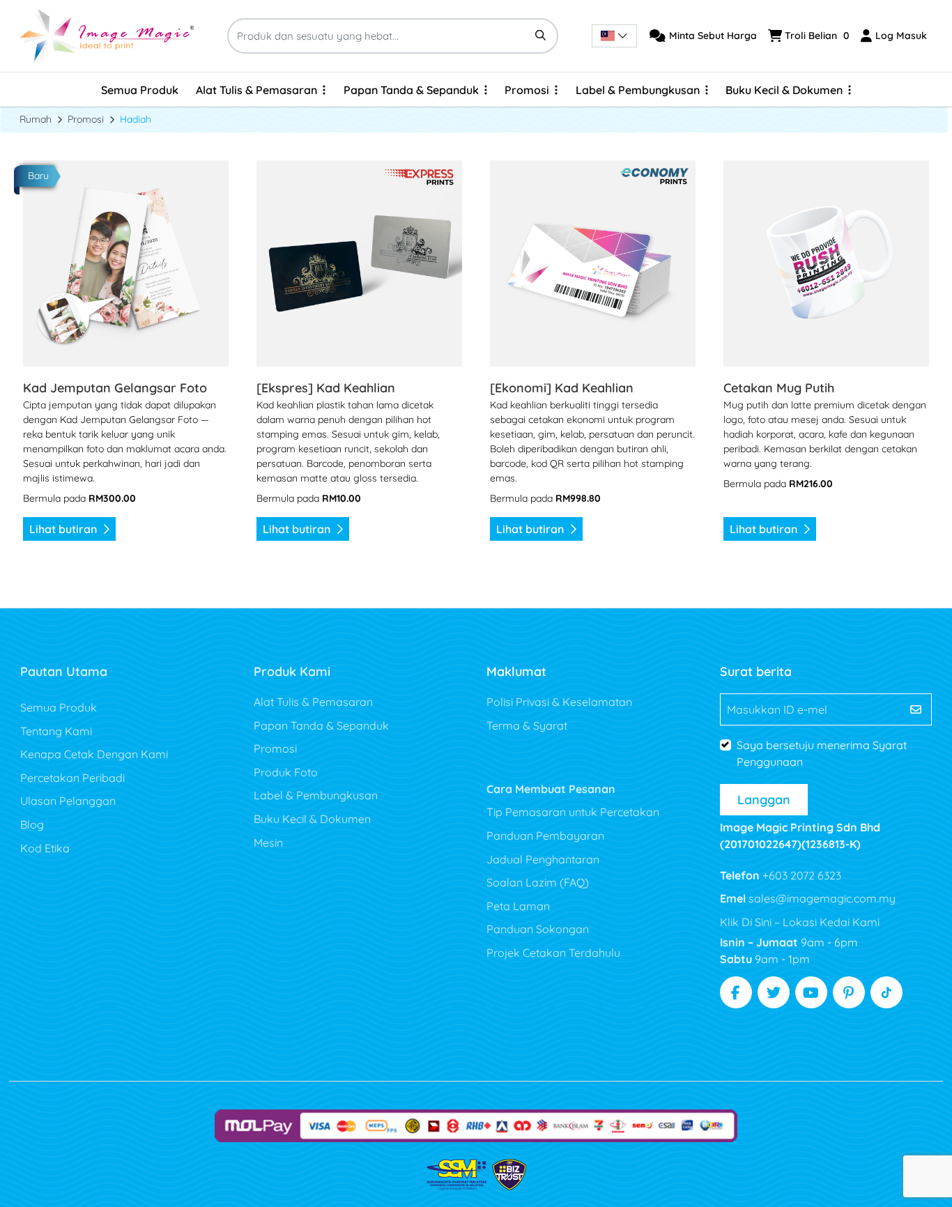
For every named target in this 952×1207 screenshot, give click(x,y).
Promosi (275, 748)
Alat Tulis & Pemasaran (313, 702)
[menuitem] (139, 89)
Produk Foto (286, 772)
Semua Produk (58, 707)
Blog (32, 824)
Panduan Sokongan (537, 929)
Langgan (763, 800)
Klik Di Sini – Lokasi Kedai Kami (800, 922)
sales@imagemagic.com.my (821, 898)
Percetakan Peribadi (72, 778)
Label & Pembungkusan (316, 795)
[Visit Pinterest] (849, 992)
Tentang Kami (56, 731)
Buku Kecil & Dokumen (312, 819)
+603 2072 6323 (800, 875)
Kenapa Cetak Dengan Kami (94, 754)
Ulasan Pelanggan (68, 801)
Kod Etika (45, 848)
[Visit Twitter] (774, 992)
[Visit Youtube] (811, 992)
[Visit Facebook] (736, 992)
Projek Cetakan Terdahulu (553, 953)
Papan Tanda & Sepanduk (321, 725)
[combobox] (614, 35)
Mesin (268, 842)
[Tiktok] (886, 992)
